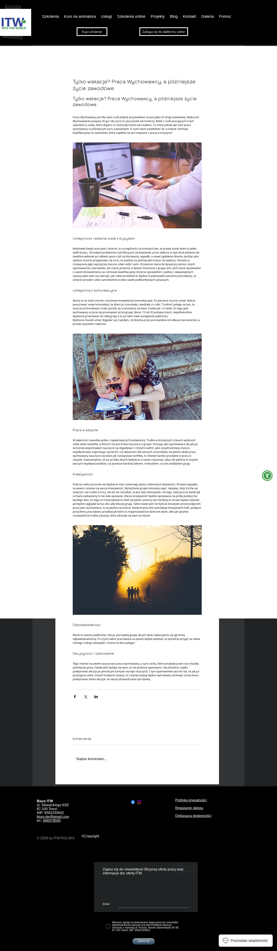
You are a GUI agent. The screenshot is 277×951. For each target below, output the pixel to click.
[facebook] (132, 802)
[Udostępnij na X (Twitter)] (85, 696)
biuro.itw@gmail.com (53, 817)
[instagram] (139, 802)
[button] (79, 16)
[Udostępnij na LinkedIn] (96, 696)
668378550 (52, 820)
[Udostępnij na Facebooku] (75, 696)
